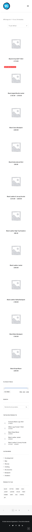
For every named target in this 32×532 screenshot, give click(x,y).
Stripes (22, 494)
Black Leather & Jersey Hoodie (16, 196)
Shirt (11, 494)
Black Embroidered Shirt (16, 162)
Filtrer (7, 392)
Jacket (6, 491)
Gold (22, 489)
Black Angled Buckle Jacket (16, 93)
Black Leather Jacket (16, 265)
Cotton (11, 489)
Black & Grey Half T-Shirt (16, 59)
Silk (16, 494)
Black (5, 489)
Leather (12, 491)
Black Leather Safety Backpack (16, 299)
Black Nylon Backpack (16, 334)
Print (23, 491)
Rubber (6, 494)
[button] (28, 6)
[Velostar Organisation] (6, 6)
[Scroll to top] (28, 528)
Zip (5, 497)
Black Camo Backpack (16, 127)
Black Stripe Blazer (16, 368)
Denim (17, 489)
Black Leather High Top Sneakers (16, 231)
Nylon (18, 491)
